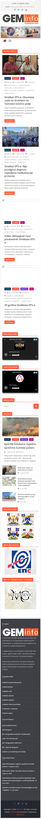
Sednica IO (7, 301)
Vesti (22, 78)
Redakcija (9, 82)
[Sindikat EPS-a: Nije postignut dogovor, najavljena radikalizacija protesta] (20, 137)
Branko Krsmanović (11, 85)
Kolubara (25, 157)
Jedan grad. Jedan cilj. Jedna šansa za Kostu (25, 469)
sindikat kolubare (9, 232)
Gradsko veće (7, 691)
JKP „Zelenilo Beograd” (10, 747)
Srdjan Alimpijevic (21, 232)
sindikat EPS (21, 90)
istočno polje (8, 88)
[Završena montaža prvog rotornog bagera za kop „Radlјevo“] (9, 498)
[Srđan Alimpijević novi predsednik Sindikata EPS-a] (20, 209)
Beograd (7, 78)
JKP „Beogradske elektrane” (12, 743)
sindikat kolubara (9, 93)
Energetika (9, 296)
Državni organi (7, 713)
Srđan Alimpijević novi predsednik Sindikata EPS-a (19, 239)
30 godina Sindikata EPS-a (19, 305)
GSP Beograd (7, 730)
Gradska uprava (8, 696)
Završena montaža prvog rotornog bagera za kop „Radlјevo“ (26, 496)
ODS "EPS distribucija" (10, 738)
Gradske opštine (8, 700)
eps (21, 157)
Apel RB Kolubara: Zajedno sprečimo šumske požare (20, 445)
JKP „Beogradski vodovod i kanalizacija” (16, 734)
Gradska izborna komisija (11, 704)
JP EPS (8, 229)
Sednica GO (28, 298)
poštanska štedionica (10, 160)
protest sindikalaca (18, 88)
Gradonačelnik (7, 687)
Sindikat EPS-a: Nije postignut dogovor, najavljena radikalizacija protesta (18, 171)
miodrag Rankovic (19, 296)
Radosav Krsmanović (10, 90)
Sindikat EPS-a (30, 90)
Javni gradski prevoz (9, 725)
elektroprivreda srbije (12, 157)
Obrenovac (24, 289)
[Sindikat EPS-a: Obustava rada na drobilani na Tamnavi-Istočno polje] (20, 65)
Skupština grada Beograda (11, 682)
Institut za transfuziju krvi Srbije (13, 752)
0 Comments (30, 82)
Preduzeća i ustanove (10, 709)
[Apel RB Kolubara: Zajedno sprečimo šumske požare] (20, 426)
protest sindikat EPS (23, 160)
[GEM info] (20, 28)
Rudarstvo (21, 298)
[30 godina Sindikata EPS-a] (20, 275)
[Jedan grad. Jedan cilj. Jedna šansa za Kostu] (9, 470)
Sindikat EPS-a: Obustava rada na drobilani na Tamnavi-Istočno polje (19, 100)
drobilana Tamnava (24, 85)
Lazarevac (15, 78)
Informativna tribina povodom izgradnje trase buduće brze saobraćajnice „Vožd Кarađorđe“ (27, 482)
